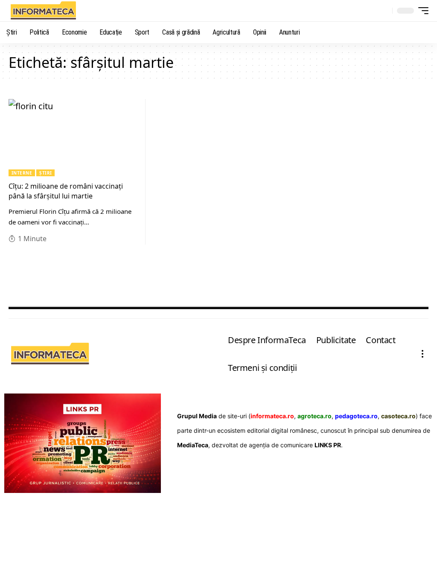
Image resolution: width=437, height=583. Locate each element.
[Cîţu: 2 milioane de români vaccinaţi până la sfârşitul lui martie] (73, 137)
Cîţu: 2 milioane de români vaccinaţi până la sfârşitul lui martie (66, 191)
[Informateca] (43, 10)
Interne (22, 173)
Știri (45, 173)
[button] (383, 10)
